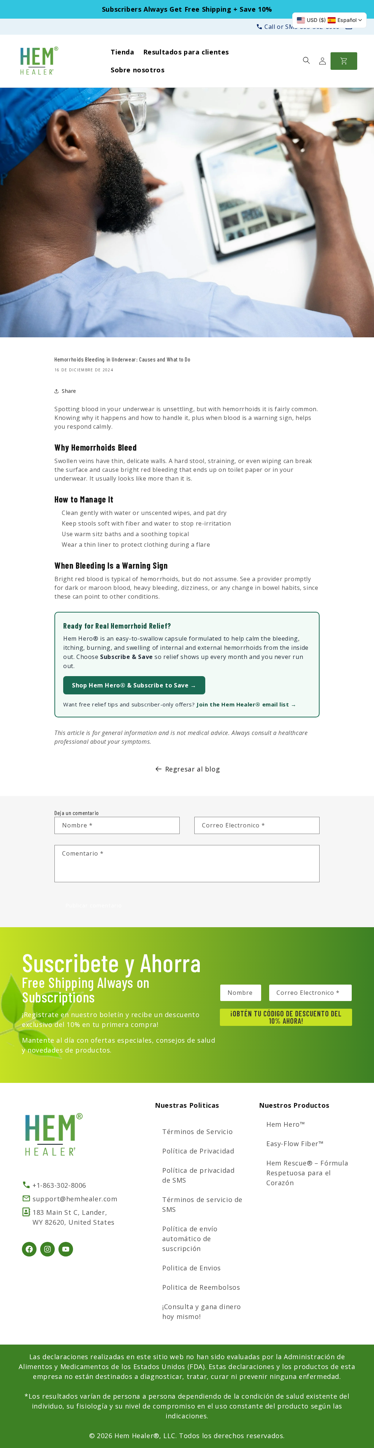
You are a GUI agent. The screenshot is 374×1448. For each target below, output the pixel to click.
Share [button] (69, 390)
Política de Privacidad (198, 1150)
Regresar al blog (192, 769)
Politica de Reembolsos (201, 1287)
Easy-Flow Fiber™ (295, 1143)
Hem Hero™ (285, 1124)
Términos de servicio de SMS (202, 1204)
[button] (306, 60)
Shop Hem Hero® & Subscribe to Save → (134, 685)
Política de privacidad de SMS (198, 1175)
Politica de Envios (191, 1267)
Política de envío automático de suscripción (189, 1238)
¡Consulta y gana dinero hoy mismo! (201, 1311)
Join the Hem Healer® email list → (246, 704)
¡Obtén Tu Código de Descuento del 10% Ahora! (286, 1017)
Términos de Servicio (197, 1131)
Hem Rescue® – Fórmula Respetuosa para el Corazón (307, 1173)
